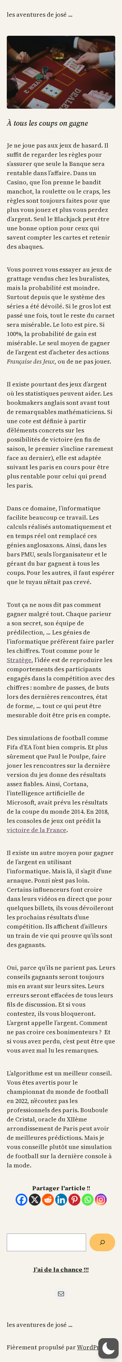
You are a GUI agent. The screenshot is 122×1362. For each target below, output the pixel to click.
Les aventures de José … (40, 14)
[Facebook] (21, 1200)
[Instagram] (101, 1200)
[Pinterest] (74, 1200)
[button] (108, 1348)
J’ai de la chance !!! (61, 1269)
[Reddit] (48, 1200)
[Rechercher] (102, 1242)
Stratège (19, 660)
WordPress (92, 1347)
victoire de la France (36, 830)
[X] (35, 1200)
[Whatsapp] (88, 1200)
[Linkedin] (61, 1200)
